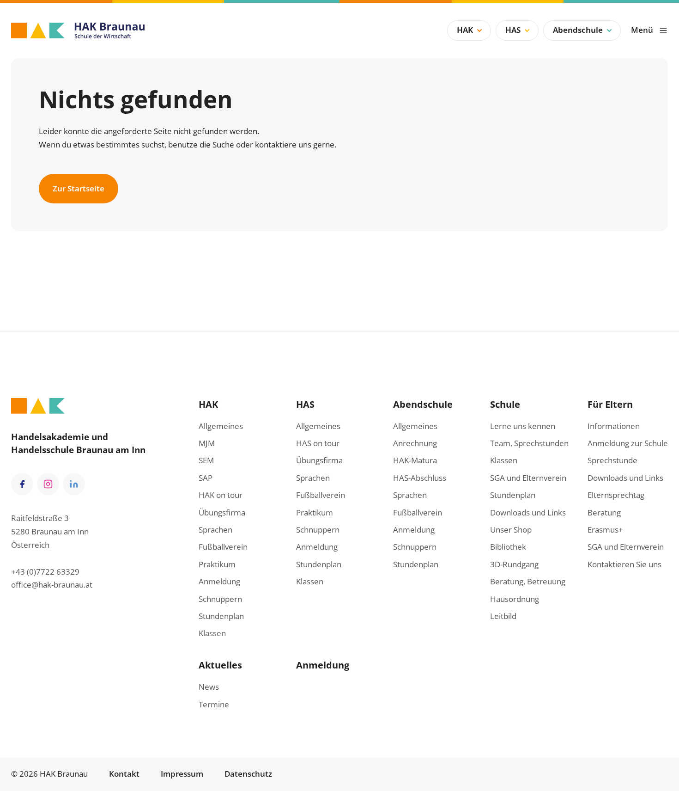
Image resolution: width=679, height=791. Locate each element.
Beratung (604, 512)
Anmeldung (219, 581)
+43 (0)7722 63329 (45, 571)
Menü (642, 30)
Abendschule (578, 30)
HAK (465, 30)
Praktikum (217, 564)
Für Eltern (610, 404)
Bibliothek (508, 546)
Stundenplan (221, 616)
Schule (505, 404)
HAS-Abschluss (419, 477)
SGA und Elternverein (528, 477)
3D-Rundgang (514, 564)
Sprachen (215, 529)
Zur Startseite (78, 188)
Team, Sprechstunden (529, 443)
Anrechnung (415, 443)
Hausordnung (514, 599)
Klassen (212, 633)
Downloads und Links (528, 512)
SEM (206, 460)
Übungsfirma (222, 512)
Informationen (614, 426)
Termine (214, 704)
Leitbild (503, 616)
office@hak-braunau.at (51, 584)
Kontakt (124, 773)
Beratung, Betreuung (527, 581)
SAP (205, 477)
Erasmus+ (605, 529)
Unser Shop (511, 529)
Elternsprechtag (616, 495)
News (209, 686)
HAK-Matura (415, 460)
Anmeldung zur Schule (628, 443)
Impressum (182, 773)
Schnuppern (220, 599)
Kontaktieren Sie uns (624, 564)
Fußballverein (223, 546)
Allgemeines (221, 426)
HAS (513, 30)
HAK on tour (220, 495)
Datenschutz (248, 773)
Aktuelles (220, 664)
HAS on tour (318, 443)
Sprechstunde (612, 460)
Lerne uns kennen (522, 426)
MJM (207, 443)
